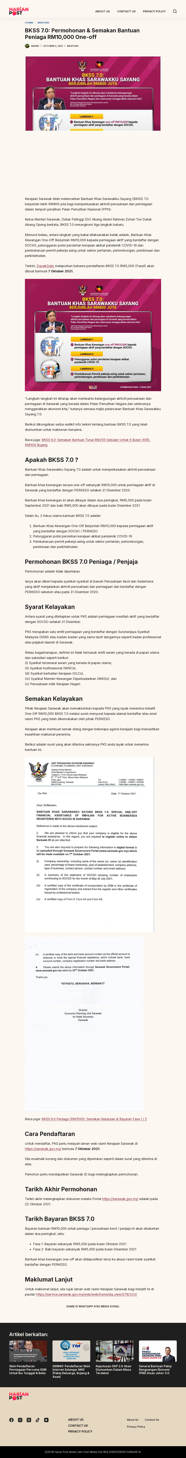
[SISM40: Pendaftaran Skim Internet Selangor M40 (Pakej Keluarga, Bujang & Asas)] (71, 1351)
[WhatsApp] (112, 1314)
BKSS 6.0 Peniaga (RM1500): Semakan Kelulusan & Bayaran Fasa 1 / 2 (94, 1119)
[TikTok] (37, 1420)
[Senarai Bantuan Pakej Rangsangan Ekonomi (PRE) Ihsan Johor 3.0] (158, 1351)
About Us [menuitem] (102, 11)
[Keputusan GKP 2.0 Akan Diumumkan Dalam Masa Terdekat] (115, 1351)
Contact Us (78, 1425)
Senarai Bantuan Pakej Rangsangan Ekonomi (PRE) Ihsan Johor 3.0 (155, 1369)
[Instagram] (20, 1420)
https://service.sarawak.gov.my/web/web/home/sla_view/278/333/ (86, 1294)
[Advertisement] (93, 165)
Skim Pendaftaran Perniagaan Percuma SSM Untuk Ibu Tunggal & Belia (27, 1369)
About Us (76, 1419)
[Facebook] (74, 1314)
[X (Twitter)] (86, 1314)
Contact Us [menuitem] (126, 11)
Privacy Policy (80, 1431)
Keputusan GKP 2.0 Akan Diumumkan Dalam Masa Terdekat (113, 1369)
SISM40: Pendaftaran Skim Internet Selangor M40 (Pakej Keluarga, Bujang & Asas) (71, 1371)
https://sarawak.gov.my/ (43, 1149)
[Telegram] (99, 1314)
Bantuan (72, 46)
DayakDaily (45, 266)
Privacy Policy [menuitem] (154, 11)
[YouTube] (46, 1420)
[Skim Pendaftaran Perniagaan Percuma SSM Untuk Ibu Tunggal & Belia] (28, 1351)
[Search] (175, 11)
